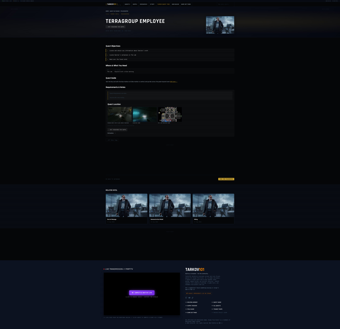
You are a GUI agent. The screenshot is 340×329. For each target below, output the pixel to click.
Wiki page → (173, 82)
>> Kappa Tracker (191, 306)
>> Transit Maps (217, 309)
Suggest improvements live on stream (199, 293)
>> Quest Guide (216, 302)
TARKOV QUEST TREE (163, 4)
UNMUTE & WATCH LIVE (143, 293)
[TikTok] (192, 298)
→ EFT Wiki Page (112, 140)
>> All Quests (216, 306)
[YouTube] (189, 298)
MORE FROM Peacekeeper (226, 179)
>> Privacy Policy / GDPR (219, 313)
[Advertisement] (14, 36)
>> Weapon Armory (191, 302)
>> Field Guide (189, 309)
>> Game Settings (191, 313)
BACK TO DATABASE (114, 179)
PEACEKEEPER (124, 11)
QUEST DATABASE (115, 11)
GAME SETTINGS (186, 4)
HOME (107, 11)
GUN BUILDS (175, 4)
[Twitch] (186, 298)
